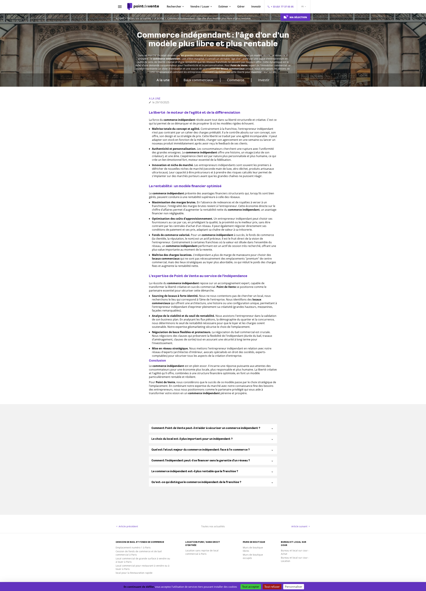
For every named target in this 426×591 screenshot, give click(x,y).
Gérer (241, 6)
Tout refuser (272, 587)
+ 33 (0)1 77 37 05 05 (282, 6)
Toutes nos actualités (213, 526)
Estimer (223, 6)
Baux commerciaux (198, 80)
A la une (163, 80)
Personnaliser (293, 587)
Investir (256, 6)
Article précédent (128, 526)
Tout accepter (250, 587)
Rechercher (174, 6)
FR (302, 6)
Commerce (235, 80)
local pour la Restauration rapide (134, 572)
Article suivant (299, 526)
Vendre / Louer (199, 6)
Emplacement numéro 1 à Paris (133, 547)
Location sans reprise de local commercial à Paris (201, 552)
